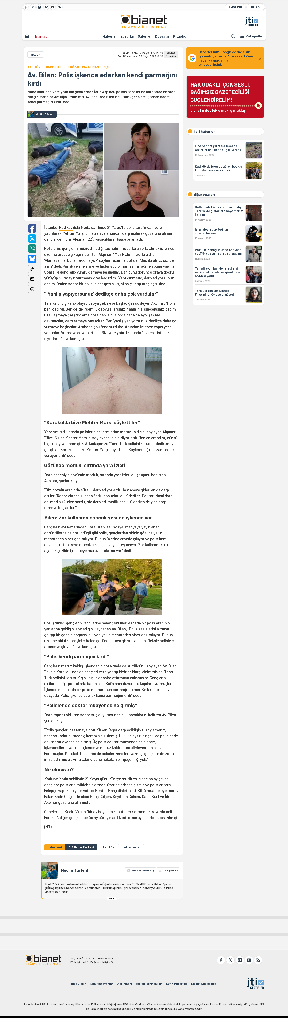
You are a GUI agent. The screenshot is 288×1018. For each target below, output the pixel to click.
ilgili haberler (204, 131)
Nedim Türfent (75, 870)
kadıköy (108, 847)
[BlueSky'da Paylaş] (32, 259)
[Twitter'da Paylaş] (32, 238)
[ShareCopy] (32, 269)
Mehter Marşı (73, 233)
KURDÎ (255, 7)
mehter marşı (131, 847)
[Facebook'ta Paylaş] (32, 228)
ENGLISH (235, 7)
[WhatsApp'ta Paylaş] (32, 248)
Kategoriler (254, 36)
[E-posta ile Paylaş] (32, 279)
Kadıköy (66, 227)
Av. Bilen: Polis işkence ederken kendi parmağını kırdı (102, 79)
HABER (35, 54)
